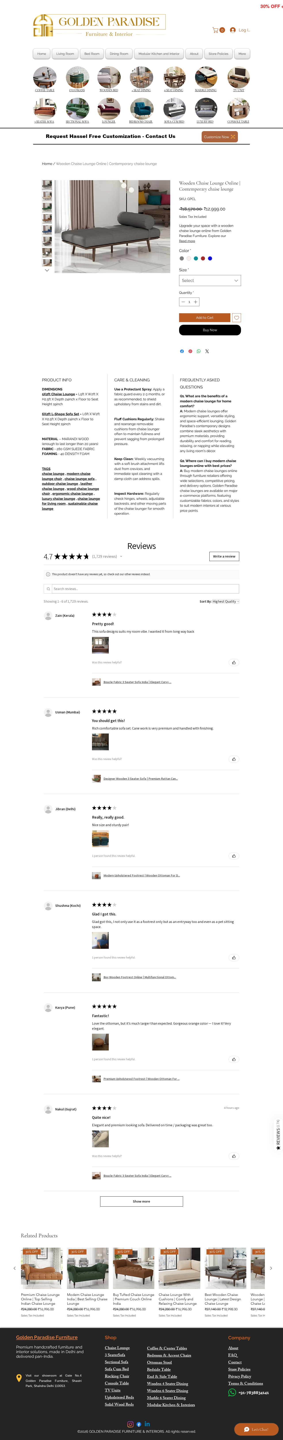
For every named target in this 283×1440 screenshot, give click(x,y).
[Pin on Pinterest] (190, 351)
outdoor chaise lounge (60, 484)
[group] (143, 1284)
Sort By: (206, 601)
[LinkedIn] (147, 1424)
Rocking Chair (117, 1376)
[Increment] (196, 302)
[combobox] (210, 280)
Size (184, 269)
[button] (219, 30)
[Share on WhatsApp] (198, 351)
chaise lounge (53, 474)
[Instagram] (130, 1424)
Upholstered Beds (119, 1398)
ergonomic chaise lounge (72, 494)
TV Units (112, 1390)
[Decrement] (183, 302)
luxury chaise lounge (58, 499)
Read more (187, 241)
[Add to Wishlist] (236, 317)
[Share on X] (207, 351)
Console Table (117, 1383)
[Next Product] (271, 1268)
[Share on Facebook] (182, 351)
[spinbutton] (189, 302)
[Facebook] (139, 1424)
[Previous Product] (14, 1268)
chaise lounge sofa (80, 479)
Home (47, 164)
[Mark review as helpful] (234, 662)
